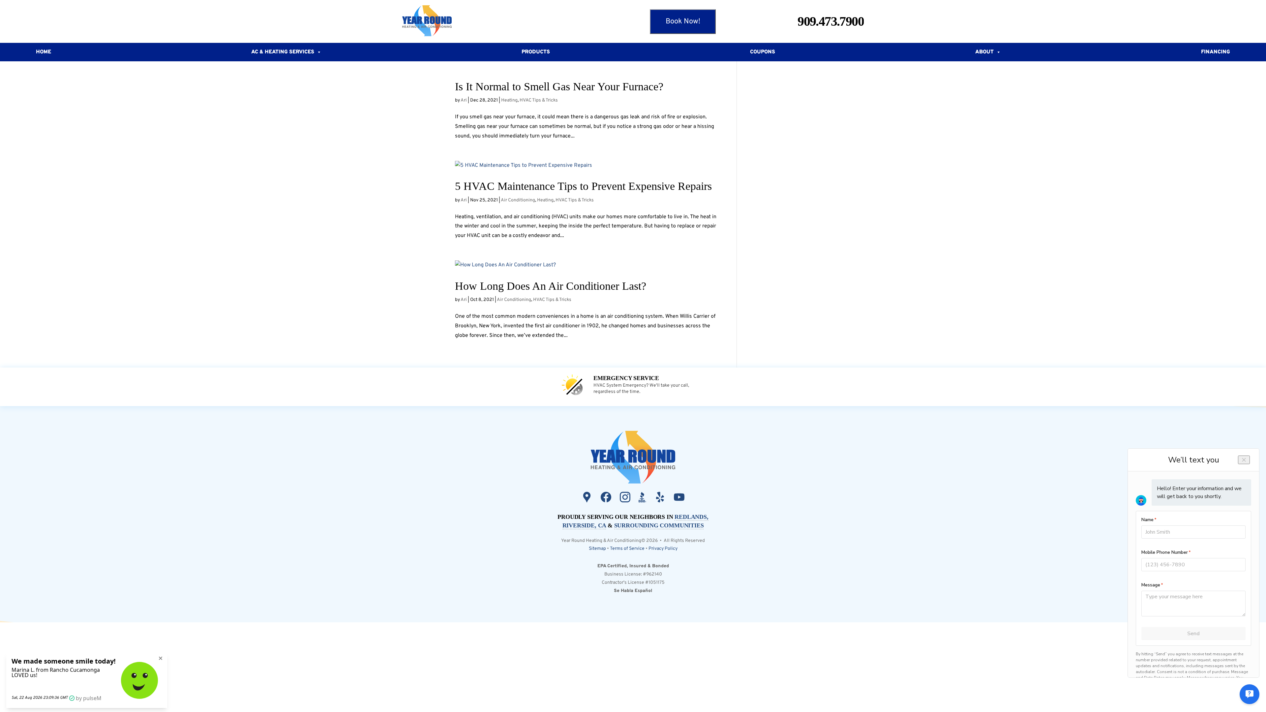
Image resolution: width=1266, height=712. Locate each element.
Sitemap (597, 548)
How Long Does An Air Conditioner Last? (550, 286)
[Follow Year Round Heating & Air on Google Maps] (587, 498)
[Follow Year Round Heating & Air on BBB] (642, 498)
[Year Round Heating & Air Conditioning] (633, 458)
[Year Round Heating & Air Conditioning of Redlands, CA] (444, 21)
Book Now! (683, 21)
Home (43, 52)
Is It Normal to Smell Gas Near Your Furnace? (559, 86)
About (984, 52)
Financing (1215, 52)
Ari (464, 100)
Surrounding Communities (659, 525)
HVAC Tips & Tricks (539, 100)
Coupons (762, 52)
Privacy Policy (663, 548)
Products (536, 52)
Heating (509, 100)
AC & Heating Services (282, 52)
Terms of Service (627, 548)
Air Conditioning (518, 200)
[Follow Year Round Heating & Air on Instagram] (625, 498)
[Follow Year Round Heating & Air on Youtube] (679, 498)
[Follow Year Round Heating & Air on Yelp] (660, 498)
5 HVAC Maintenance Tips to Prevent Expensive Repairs (583, 186)
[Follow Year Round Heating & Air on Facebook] (606, 498)
